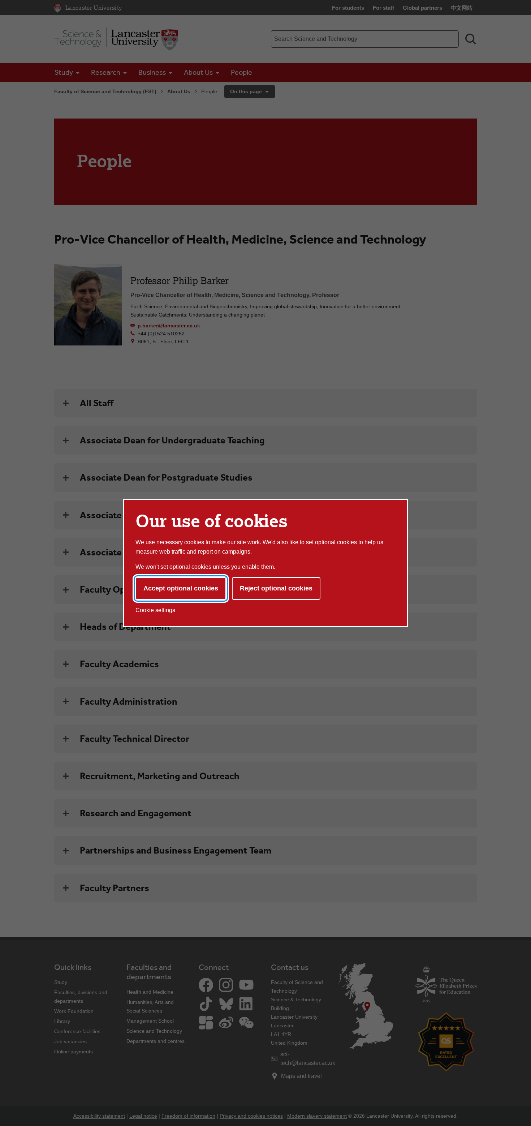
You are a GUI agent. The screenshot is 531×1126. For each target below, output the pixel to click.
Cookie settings (155, 610)
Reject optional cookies (276, 588)
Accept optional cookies (180, 588)
